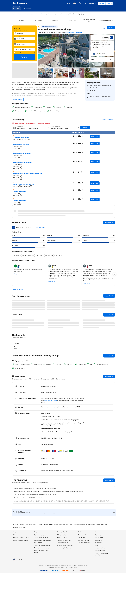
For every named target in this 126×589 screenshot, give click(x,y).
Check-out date (18, 41)
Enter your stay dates (50, 465)
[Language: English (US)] (74, 3)
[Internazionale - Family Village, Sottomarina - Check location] (39, 32)
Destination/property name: (22, 31)
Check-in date (17, 36)
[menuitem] (16, 8)
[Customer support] (79, 3)
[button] (24, 49)
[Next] (112, 50)
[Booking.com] (20, 3)
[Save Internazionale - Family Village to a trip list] (104, 27)
